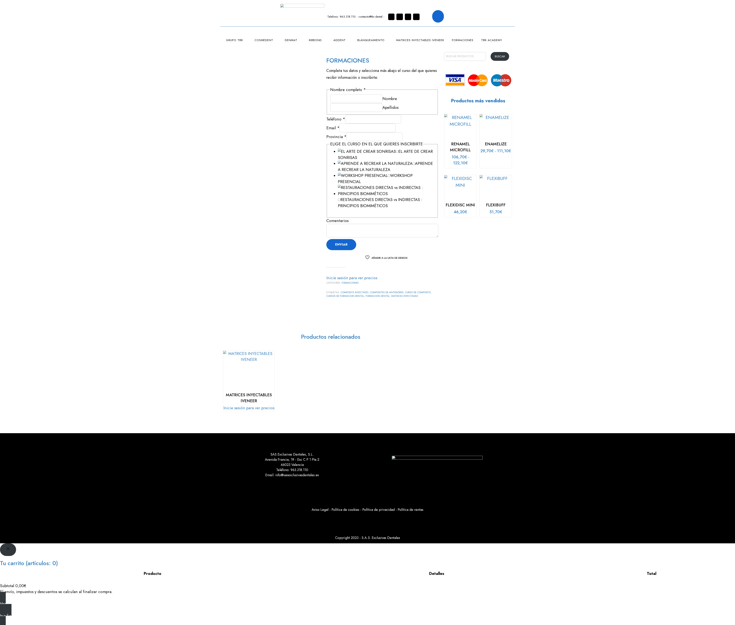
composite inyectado (354, 292)
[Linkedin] (408, 17)
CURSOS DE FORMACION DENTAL (345, 296)
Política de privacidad (378, 509)
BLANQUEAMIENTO (371, 40)
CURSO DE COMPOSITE (418, 292)
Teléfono (335, 119)
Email (333, 128)
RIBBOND (315, 40)
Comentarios (337, 221)
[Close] (8, 549)
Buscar (500, 56)
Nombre (389, 99)
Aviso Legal (320, 509)
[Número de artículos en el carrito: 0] (438, 16)
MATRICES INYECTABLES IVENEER (420, 40)
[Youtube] (416, 17)
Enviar (341, 244)
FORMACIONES (462, 40)
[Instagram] (391, 17)
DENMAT (291, 40)
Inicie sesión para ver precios (351, 278)
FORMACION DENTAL (378, 296)
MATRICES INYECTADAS (404, 296)
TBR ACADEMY (491, 40)
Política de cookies (345, 509)
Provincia (336, 137)
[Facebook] (399, 17)
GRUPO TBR (234, 40)
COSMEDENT (264, 40)
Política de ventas (410, 509)
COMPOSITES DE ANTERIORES (386, 292)
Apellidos (390, 107)
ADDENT (339, 40)
